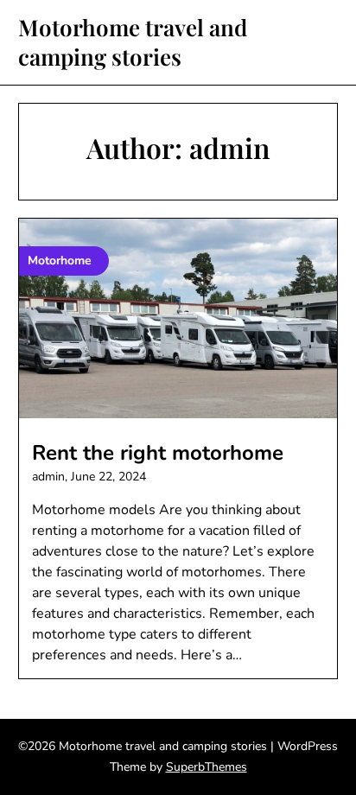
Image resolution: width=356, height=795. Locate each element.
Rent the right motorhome (157, 453)
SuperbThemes (206, 767)
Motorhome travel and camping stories (132, 42)
